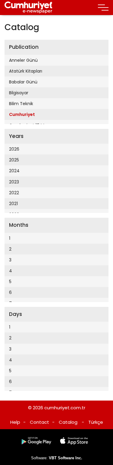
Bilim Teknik (21, 104)
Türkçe (95, 422)
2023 (14, 182)
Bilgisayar (18, 93)
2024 (14, 171)
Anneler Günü (23, 60)
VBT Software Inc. (65, 458)
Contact (39, 422)
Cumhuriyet (22, 114)
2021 (13, 204)
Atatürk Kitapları (25, 71)
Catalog (68, 422)
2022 (14, 193)
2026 (14, 149)
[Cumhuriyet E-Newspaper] (28, 8)
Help (15, 422)
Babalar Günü (23, 82)
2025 (14, 160)
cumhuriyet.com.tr (64, 407)
